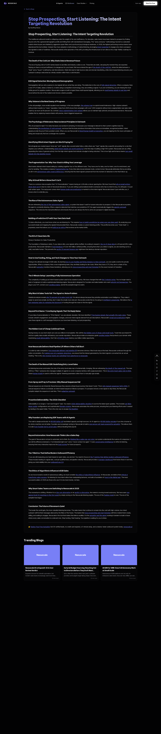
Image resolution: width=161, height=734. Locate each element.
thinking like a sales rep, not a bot (82, 439)
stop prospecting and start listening (85, 267)
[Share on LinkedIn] (157, 360)
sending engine (54, 285)
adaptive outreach (68, 391)
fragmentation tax (61, 169)
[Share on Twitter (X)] (157, 363)
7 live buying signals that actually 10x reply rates (108, 315)
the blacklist (73, 409)
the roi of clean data (107, 244)
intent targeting (103, 47)
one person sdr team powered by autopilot (104, 424)
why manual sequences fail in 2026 (115, 386)
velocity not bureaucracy (119, 282)
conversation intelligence (104, 442)
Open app (138, 3)
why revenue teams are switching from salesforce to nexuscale (65, 356)
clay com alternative (63, 492)
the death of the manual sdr (115, 368)
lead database (57, 247)
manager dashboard (106, 460)
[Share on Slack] (157, 378)
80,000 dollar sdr (57, 421)
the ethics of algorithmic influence (88, 475)
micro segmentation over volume (71, 111)
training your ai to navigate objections (57, 353)
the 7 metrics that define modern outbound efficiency (109, 457)
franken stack (109, 495)
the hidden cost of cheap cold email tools (99, 333)
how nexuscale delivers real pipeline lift (63, 350)
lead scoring (62, 444)
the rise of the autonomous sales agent (55, 204)
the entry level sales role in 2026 (119, 371)
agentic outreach (120, 207)
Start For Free (150, 3)
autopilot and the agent (98, 515)
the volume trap (86, 105)
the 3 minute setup (109, 280)
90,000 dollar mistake (108, 421)
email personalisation (117, 318)
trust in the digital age (113, 477)
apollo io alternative (82, 492)
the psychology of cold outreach (49, 128)
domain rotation (65, 406)
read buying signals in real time (116, 90)
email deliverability (43, 338)
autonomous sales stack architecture (50, 172)
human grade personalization (71, 189)
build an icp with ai (58, 227)
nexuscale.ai (128, 527)
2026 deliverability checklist (82, 404)
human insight (38, 373)
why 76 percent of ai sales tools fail (59, 297)
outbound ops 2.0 (57, 462)
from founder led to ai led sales (45, 427)
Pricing (92, 3)
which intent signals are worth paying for (68, 149)
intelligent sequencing (111, 300)
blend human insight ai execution (91, 131)
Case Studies (81, 3)
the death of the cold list (102, 67)
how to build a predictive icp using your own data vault (98, 222)
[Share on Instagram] (157, 374)
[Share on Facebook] (157, 371)
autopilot (40, 267)
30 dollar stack (63, 338)
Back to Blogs (30, 9)
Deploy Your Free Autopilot (40, 527)
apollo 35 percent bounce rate (67, 249)
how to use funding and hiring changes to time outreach (85, 262)
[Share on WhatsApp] (157, 367)
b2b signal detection (109, 85)
